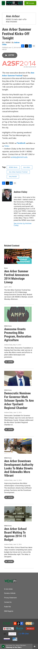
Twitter (6, 146)
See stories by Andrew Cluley (22, 224)
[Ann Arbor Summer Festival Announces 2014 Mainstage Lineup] (18, 256)
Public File (7, 606)
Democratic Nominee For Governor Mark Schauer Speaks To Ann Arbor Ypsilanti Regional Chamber (19, 400)
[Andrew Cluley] (7, 195)
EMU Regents (8, 611)
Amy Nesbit (13, 176)
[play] (3, 646)
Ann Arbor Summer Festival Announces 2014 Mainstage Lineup (16, 276)
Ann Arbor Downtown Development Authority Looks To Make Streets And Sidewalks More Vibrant (18, 468)
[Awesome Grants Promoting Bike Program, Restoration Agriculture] (18, 314)
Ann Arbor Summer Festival (18, 172)
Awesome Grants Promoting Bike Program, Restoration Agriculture (17, 334)
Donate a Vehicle (9, 593)
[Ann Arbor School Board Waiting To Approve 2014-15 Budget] (18, 513)
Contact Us (8, 602)
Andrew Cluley (20, 192)
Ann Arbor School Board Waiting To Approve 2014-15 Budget (15, 534)
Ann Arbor (13, 16)
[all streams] (35, 646)
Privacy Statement (10, 598)
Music (6, 268)
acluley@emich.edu (19, 157)
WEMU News (13, 167)
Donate (31, 3)
